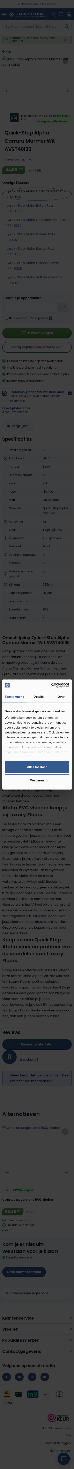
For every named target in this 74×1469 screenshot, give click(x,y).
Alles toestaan (37, 767)
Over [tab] (61, 696)
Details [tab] (39, 696)
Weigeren (37, 780)
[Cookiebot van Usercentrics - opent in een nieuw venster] (52, 685)
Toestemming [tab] (14, 696)
